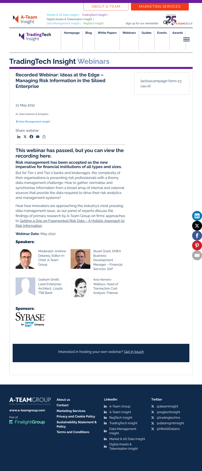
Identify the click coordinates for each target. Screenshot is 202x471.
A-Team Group (119, 406)
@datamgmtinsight (170, 423)
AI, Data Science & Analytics (32, 114)
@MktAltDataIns (168, 429)
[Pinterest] (197, 245)
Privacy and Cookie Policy (76, 416)
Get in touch (134, 352)
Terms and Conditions (73, 432)
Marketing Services (160, 7)
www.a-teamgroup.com (27, 410)
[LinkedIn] (197, 216)
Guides (147, 33)
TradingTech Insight (94, 15)
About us (63, 399)
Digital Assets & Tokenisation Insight (69, 19)
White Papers (107, 33)
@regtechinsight (168, 412)
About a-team (106, 7)
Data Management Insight (63, 23)
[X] (197, 226)
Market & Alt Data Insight (62, 15)
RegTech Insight (93, 23)
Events (162, 33)
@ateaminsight (167, 406)
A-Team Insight (120, 412)
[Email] (197, 255)
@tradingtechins (168, 417)
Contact (63, 405)
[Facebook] (197, 236)
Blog (88, 33)
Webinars (129, 33)
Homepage (72, 33)
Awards (177, 33)
